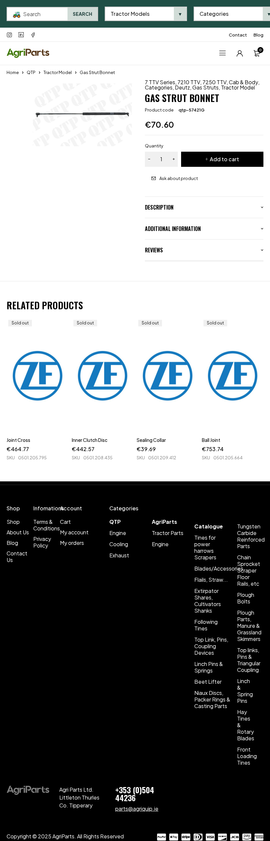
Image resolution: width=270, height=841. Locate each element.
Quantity (154, 145)
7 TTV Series (160, 82)
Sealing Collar (151, 440)
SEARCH (82, 14)
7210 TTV (188, 82)
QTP (31, 72)
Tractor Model (57, 72)
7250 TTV (214, 82)
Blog (258, 35)
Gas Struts (205, 87)
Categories (159, 87)
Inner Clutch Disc (89, 440)
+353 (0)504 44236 (134, 793)
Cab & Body (243, 82)
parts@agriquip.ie (136, 808)
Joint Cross (18, 440)
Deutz (182, 87)
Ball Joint (211, 440)
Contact (238, 35)
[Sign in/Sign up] (239, 53)
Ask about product (178, 178)
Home (13, 72)
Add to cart (224, 159)
